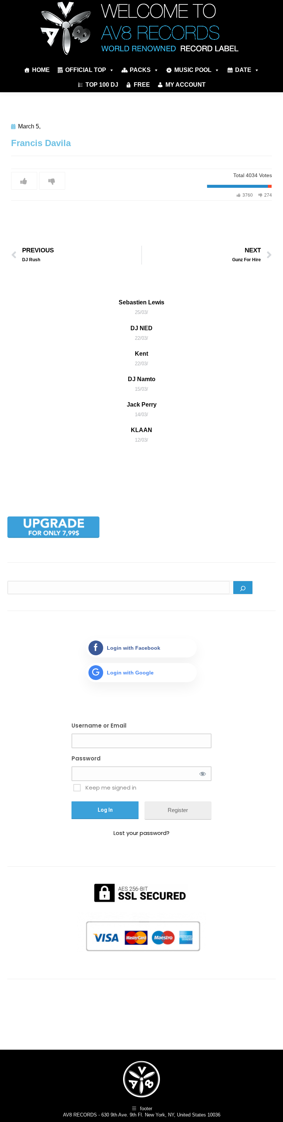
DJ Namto (142, 379)
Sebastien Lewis (141, 302)
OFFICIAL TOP (85, 70)
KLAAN (141, 430)
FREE (142, 85)
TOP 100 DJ (101, 85)
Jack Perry (142, 404)
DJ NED (141, 328)
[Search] (242, 587)
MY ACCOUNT (185, 85)
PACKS (140, 70)
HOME (41, 70)
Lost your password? (141, 833)
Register (178, 810)
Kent (141, 354)
